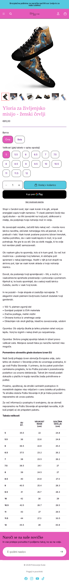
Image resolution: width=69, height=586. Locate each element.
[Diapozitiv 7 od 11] (55, 96)
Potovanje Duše (38, 565)
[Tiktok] (43, 579)
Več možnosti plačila (34, 202)
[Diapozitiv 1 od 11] (5, 96)
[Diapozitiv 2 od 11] (13, 96)
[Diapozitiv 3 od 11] (22, 96)
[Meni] (3, 13)
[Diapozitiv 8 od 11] (63, 96)
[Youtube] (37, 579)
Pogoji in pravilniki (34, 571)
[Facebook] (26, 579)
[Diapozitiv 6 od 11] (47, 96)
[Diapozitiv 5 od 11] (38, 96)
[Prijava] (61, 551)
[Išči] (10, 13)
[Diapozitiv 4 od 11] (30, 96)
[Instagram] (32, 579)
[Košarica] (65, 13)
